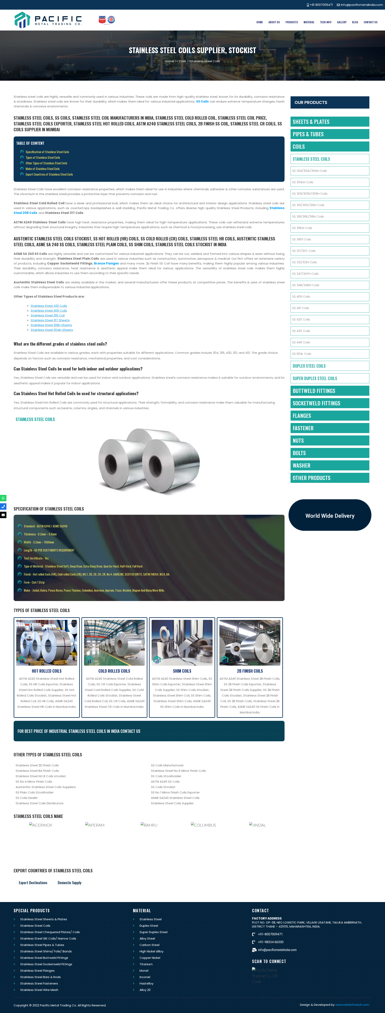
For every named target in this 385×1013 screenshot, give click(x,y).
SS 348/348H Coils (305, 285)
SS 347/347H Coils (305, 274)
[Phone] (3, 506)
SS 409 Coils (301, 296)
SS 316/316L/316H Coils (308, 216)
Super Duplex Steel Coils (315, 378)
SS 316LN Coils (302, 228)
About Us (274, 22)
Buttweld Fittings (314, 391)
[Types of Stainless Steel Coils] (151, 157)
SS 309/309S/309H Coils (309, 193)
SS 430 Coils (301, 331)
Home (259, 22)
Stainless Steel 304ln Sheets (52, 330)
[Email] (3, 515)
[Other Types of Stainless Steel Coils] (151, 163)
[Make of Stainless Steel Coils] (151, 168)
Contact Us (371, 22)
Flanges (302, 415)
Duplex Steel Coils (309, 366)
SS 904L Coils (301, 354)
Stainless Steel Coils (311, 159)
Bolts (299, 453)
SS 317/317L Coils (304, 251)
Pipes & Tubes (308, 134)
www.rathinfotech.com (352, 1005)
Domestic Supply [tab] (69, 882)
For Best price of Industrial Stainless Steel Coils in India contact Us (79, 731)
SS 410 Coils (300, 308)
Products (292, 22)
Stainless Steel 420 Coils (49, 306)
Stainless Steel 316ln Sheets (51, 325)
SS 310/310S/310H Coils (308, 205)
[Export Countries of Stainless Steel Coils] (151, 174)
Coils (182, 61)
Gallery (341, 22)
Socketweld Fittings (316, 403)
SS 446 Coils (301, 342)
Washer (301, 465)
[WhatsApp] (3, 498)
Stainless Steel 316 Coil (48, 315)
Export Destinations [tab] (33, 882)
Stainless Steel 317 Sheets (50, 320)
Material (309, 22)
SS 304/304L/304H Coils (309, 171)
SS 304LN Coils (302, 182)
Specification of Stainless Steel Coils (49, 508)
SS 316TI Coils (301, 239)
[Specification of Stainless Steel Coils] (151, 152)
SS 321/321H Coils (304, 262)
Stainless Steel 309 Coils (49, 310)
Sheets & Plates (311, 121)
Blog (355, 22)
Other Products (311, 478)
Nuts (298, 440)
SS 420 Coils (301, 319)
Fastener (303, 428)
